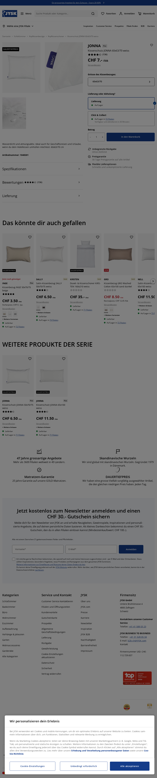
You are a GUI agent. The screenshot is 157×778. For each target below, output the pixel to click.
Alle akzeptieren (129, 766)
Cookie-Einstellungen (32, 766)
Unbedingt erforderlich (84, 766)
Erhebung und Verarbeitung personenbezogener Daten (100, 750)
